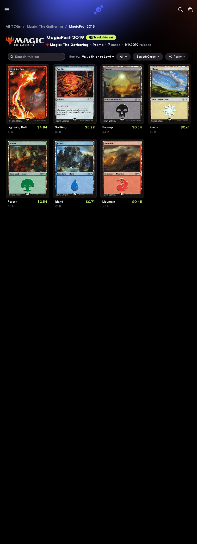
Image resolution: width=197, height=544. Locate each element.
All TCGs (13, 26)
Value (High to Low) (96, 56)
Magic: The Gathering (45, 26)
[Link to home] (98, 9)
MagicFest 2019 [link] (82, 26)
